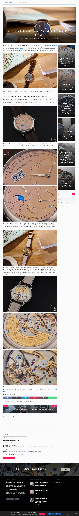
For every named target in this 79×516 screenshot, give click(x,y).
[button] (58, 6)
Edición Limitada (8, 401)
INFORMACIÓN (57, 482)
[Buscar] (73, 194)
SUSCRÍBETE (66, 469)
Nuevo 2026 (23, 6)
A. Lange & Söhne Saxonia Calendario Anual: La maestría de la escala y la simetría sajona (66, 134)
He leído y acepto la (14, 454)
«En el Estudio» (19, 48)
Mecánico (19, 401)
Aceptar (50, 513)
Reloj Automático (24, 401)
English (54, 6)
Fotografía (39, 6)
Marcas (32, 6)
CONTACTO (46, 6)
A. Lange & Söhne (54, 38)
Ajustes (65, 513)
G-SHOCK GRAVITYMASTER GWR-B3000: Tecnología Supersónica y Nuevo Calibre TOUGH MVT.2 (66, 109)
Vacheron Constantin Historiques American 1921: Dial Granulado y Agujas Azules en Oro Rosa (66, 61)
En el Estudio (13, 401)
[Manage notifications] (76, 513)
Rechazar (58, 513)
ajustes (41, 514)
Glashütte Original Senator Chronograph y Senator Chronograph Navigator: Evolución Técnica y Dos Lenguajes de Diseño (66, 157)
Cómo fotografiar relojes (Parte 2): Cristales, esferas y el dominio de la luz (42, 492)
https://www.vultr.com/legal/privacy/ (12, 449)
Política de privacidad (19, 454)
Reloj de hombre (31, 401)
